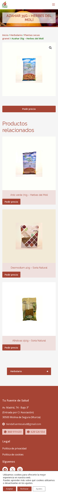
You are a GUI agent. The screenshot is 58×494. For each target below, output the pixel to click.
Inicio (5, 35)
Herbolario (16, 35)
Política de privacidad (14, 448)
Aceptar (9, 488)
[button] (50, 48)
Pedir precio (29, 108)
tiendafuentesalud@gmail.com (23, 424)
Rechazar (24, 488)
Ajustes (39, 488)
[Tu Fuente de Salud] (5, 4)
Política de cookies (13, 454)
